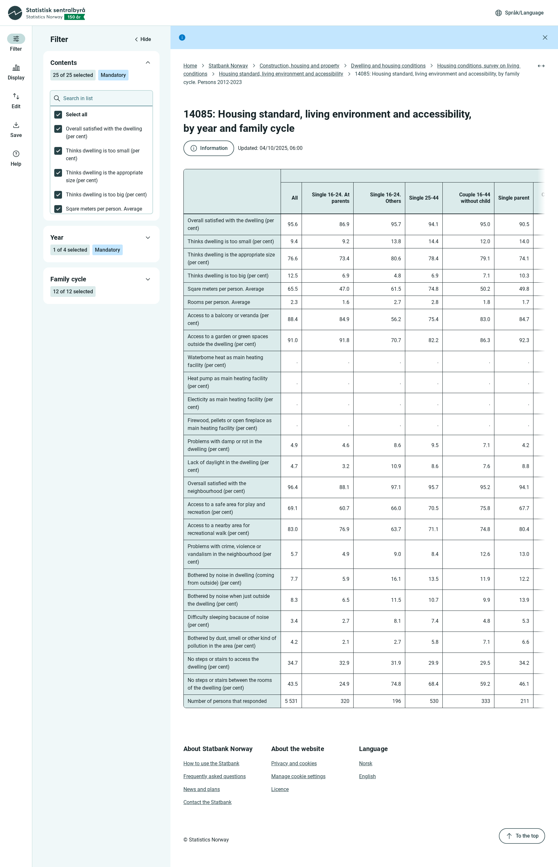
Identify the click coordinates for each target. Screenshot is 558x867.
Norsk (365, 763)
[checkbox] (101, 115)
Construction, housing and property (299, 66)
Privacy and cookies (294, 763)
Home (190, 66)
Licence (280, 789)
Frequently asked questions (214, 776)
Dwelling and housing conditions (388, 66)
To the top (527, 836)
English (367, 776)
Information (214, 148)
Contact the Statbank (207, 802)
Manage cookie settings (298, 776)
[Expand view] (541, 66)
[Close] (545, 37)
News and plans (201, 789)
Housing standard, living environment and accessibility (281, 74)
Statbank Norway (228, 66)
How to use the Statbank (211, 763)
